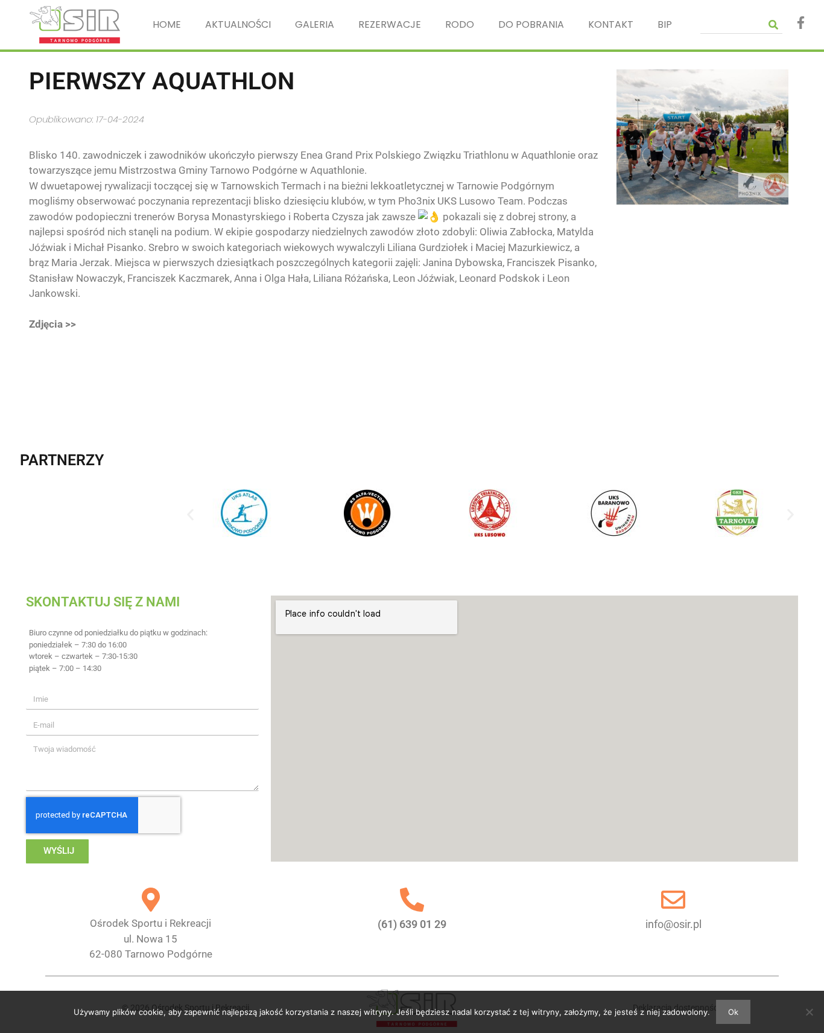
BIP (665, 24)
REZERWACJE (389, 24)
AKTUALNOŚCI (238, 24)
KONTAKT (610, 24)
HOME (167, 24)
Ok (733, 1012)
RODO (459, 24)
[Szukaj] (773, 24)
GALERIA (314, 24)
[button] (190, 515)
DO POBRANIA (531, 24)
